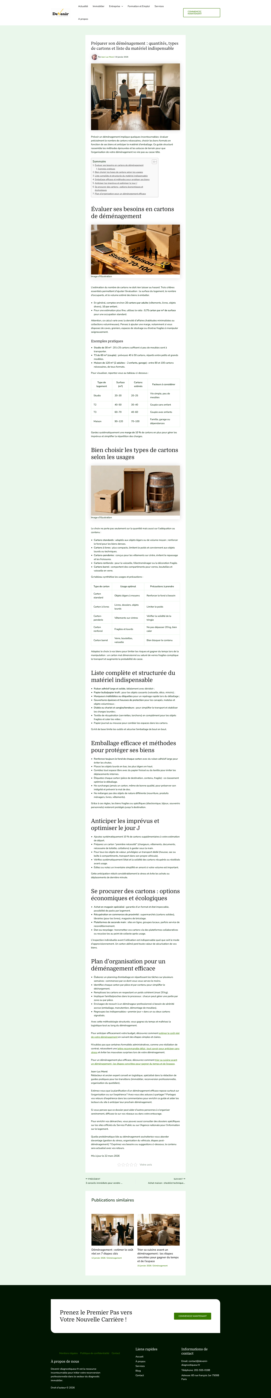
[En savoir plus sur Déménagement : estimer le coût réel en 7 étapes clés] (112, 1229)
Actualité (83, 6)
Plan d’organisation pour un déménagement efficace (120, 193)
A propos (83, 19)
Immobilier (98, 6)
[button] (121, 6)
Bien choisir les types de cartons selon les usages (119, 172)
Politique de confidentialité (94, 1353)
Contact (116, 1353)
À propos (140, 1361)
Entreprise (114, 6)
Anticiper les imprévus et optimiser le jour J (116, 183)
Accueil (139, 1356)
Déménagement (114, 1258)
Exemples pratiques (106, 168)
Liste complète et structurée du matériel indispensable (121, 175)
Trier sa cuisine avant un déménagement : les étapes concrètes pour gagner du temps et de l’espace (158, 1255)
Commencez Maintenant (193, 1316)
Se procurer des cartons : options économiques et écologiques (119, 188)
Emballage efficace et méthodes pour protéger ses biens (122, 179)
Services (159, 6)
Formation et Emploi (139, 6)
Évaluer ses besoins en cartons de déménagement (119, 165)
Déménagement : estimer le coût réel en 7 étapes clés (112, 1251)
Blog (138, 1370)
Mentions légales (68, 1353)
